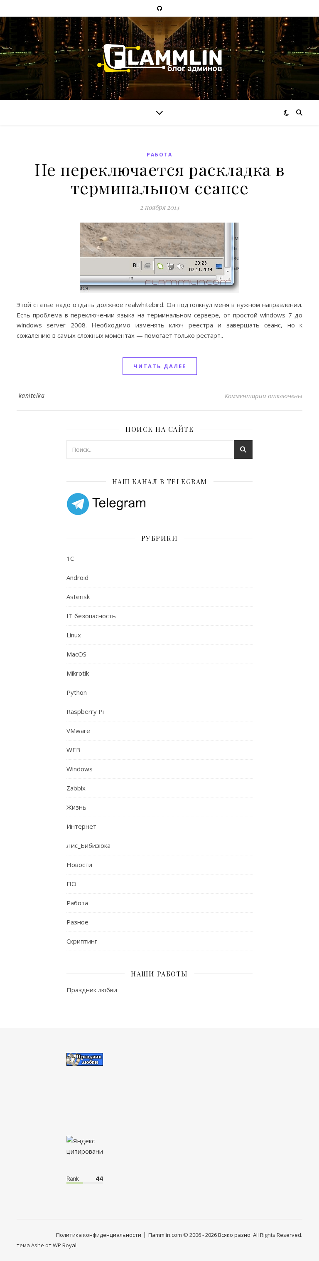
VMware (78, 730)
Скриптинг (81, 941)
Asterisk (78, 596)
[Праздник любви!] (159, 1059)
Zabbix (76, 788)
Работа (159, 154)
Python (76, 692)
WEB (73, 750)
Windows (79, 769)
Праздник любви (91, 990)
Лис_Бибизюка (88, 845)
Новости (79, 864)
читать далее (159, 366)
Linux (73, 635)
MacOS (76, 654)
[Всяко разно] (159, 58)
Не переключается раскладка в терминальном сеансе (159, 178)
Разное (77, 922)
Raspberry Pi (85, 711)
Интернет (81, 826)
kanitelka (32, 395)
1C (70, 558)
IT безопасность (91, 616)
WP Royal (64, 1245)
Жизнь (76, 807)
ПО (71, 883)
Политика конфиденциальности (98, 1235)
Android (77, 577)
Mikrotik (77, 673)
